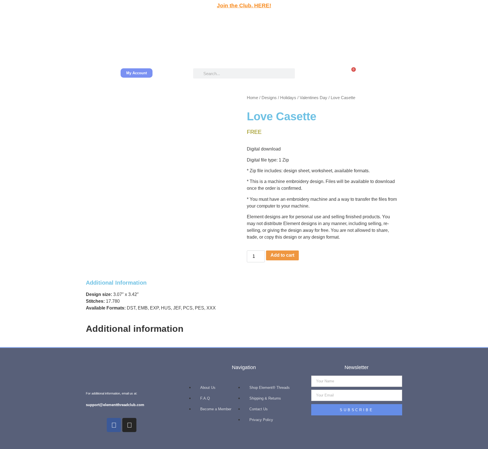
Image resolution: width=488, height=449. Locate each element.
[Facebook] (114, 425)
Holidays (288, 97)
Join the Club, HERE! (244, 5)
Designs (269, 97)
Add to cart (282, 255)
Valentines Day (313, 97)
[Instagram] (129, 425)
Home (252, 97)
